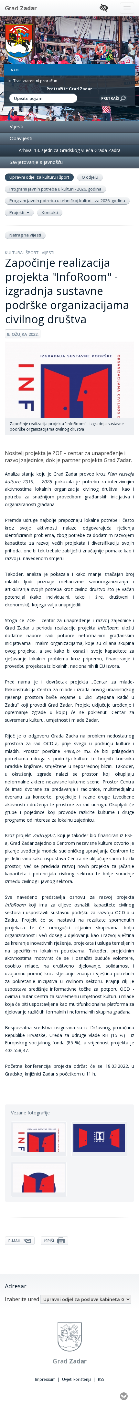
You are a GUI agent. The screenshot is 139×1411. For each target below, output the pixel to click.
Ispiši (49, 1241)
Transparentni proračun (34, 81)
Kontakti (50, 212)
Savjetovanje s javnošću (36, 162)
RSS (101, 1379)
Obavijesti (21, 138)
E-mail (15, 1241)
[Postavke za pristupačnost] (104, 8)
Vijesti (16, 126)
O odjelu (90, 177)
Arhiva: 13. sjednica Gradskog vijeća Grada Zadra (70, 150)
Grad (21, 8)
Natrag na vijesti (25, 235)
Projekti (17, 212)
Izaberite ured (22, 1299)
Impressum (45, 1379)
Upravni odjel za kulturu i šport (39, 177)
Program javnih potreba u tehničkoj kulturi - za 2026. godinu (67, 200)
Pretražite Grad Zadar (69, 89)
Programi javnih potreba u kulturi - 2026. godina (55, 189)
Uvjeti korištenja (76, 1379)
